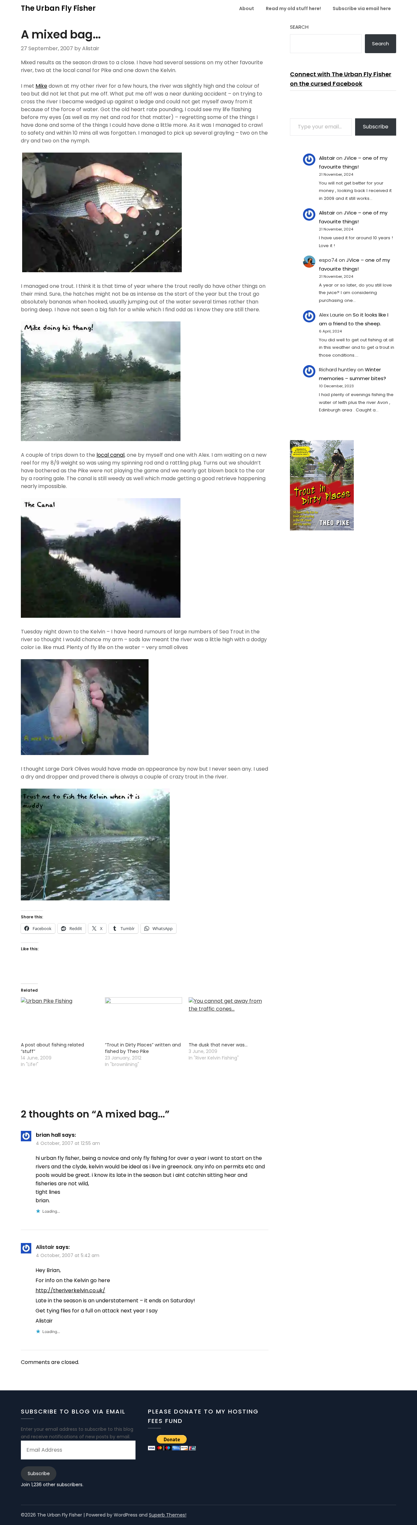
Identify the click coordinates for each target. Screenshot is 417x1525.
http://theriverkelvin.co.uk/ (70, 1290)
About (246, 8)
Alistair (45, 1247)
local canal (110, 455)
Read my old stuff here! (293, 8)
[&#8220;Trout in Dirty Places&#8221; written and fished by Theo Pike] (143, 1019)
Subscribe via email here (362, 8)
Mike (41, 86)
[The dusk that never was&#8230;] (227, 1019)
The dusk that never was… (218, 1045)
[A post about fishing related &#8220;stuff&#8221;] (59, 1019)
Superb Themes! (167, 1515)
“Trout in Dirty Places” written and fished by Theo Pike (143, 1048)
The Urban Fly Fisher (58, 8)
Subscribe (375, 126)
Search (299, 26)
